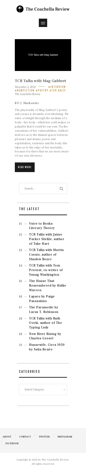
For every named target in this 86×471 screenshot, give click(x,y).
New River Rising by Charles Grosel (45, 336)
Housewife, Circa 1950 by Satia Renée (47, 347)
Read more (25, 167)
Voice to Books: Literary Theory (42, 225)
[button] (43, 23)
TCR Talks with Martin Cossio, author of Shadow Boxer (46, 254)
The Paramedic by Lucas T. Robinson (43, 309)
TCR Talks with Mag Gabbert (40, 81)
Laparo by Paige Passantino (42, 298)
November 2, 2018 (25, 87)
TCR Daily (58, 90)
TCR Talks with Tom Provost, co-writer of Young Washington (46, 270)
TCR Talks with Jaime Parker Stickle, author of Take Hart (46, 239)
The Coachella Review (27, 94)
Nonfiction (26, 90)
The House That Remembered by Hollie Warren (47, 285)
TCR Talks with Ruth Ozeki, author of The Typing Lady (45, 323)
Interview (58, 87)
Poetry (43, 90)
